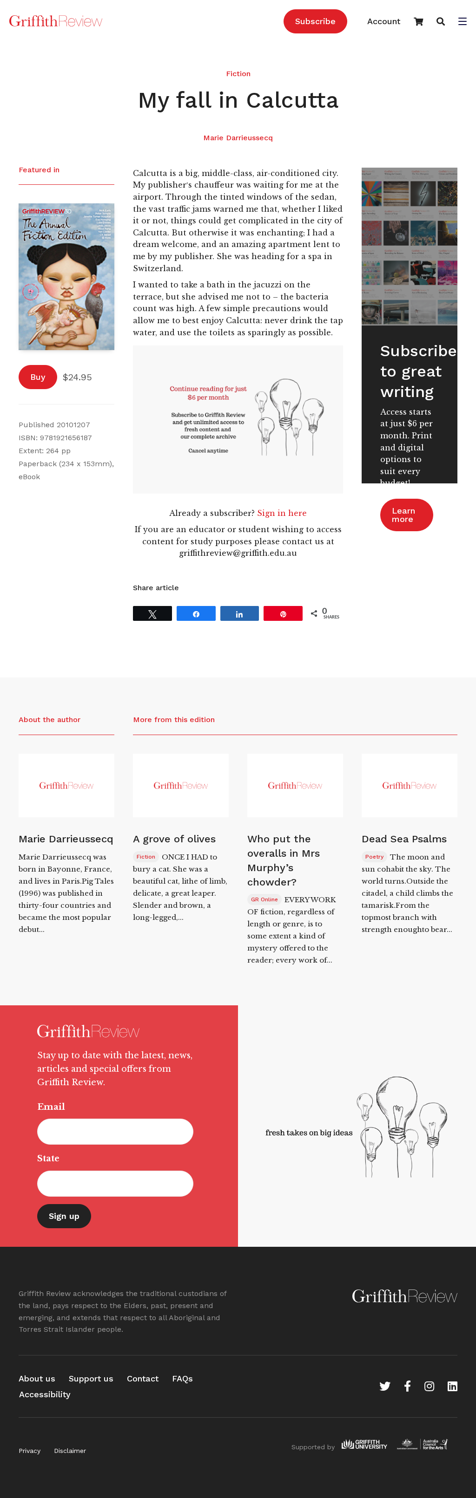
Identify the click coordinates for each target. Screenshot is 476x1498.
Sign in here (282, 513)
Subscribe (315, 21)
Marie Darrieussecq (238, 137)
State (48, 1158)
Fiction (238, 73)
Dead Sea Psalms (404, 839)
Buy (38, 377)
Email (51, 1107)
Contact (143, 1378)
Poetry (374, 856)
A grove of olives (174, 839)
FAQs (182, 1378)
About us (37, 1378)
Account (383, 21)
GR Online (264, 899)
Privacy (29, 1450)
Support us (91, 1378)
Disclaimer (70, 1450)
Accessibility (45, 1394)
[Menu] (462, 22)
